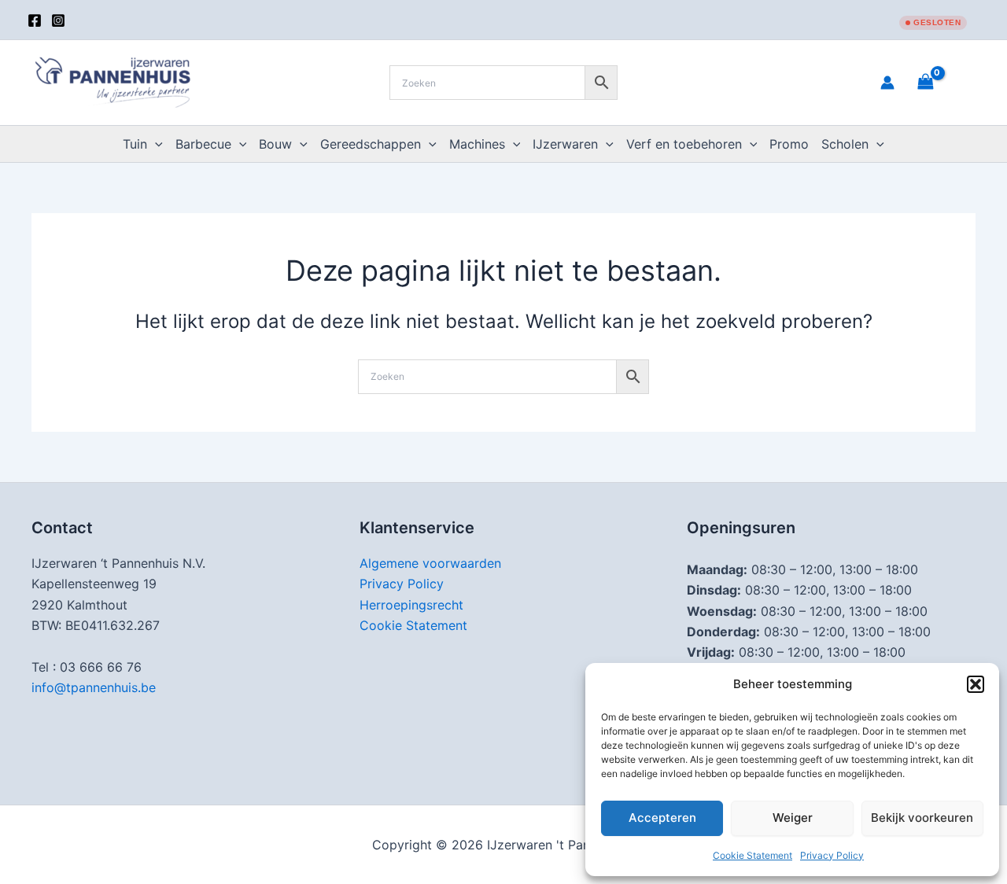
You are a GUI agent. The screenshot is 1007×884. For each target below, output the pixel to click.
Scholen (845, 144)
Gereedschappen (370, 144)
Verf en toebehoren (684, 144)
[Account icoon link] (887, 83)
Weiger (793, 817)
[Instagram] (58, 20)
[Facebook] (35, 20)
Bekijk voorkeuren (922, 817)
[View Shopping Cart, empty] (944, 82)
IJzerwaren (565, 144)
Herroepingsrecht (411, 605)
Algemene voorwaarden (430, 563)
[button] (975, 684)
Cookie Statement (752, 855)
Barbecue (203, 144)
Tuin (135, 144)
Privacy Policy (832, 855)
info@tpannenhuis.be (93, 687)
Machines (477, 144)
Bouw (275, 144)
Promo (789, 144)
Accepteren (662, 817)
